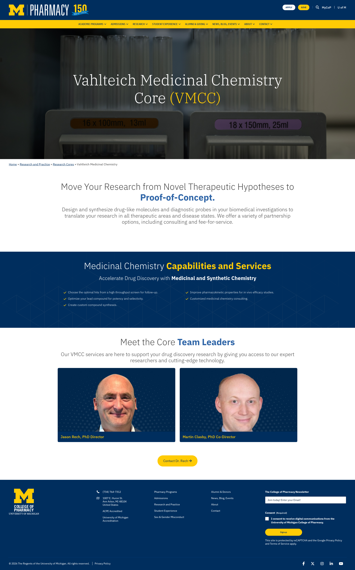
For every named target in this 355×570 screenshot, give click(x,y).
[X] (312, 563)
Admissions (118, 24)
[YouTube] (341, 563)
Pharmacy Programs (165, 492)
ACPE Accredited (112, 511)
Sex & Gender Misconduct (169, 517)
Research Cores (63, 164)
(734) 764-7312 (112, 492)
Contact (264, 24)
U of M (342, 7)
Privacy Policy (334, 540)
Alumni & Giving (195, 24)
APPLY (288, 7)
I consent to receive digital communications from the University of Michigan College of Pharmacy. (302, 520)
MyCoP (326, 7)
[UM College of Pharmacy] (24, 501)
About (248, 24)
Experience (165, 24)
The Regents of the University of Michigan (42, 563)
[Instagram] (322, 563)
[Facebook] (304, 563)
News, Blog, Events (224, 24)
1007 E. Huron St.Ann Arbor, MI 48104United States (114, 501)
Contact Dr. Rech (176, 461)
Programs (90, 24)
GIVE (303, 7)
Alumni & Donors (221, 492)
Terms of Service (279, 543)
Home (13, 164)
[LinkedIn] (331, 563)
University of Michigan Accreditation (115, 519)
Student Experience (165, 510)
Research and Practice (35, 164)
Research (139, 24)
